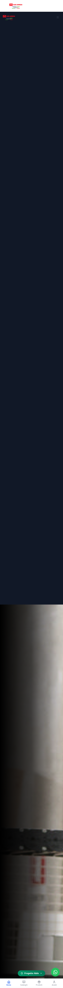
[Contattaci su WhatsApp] (55, 972)
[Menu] (58, 17)
